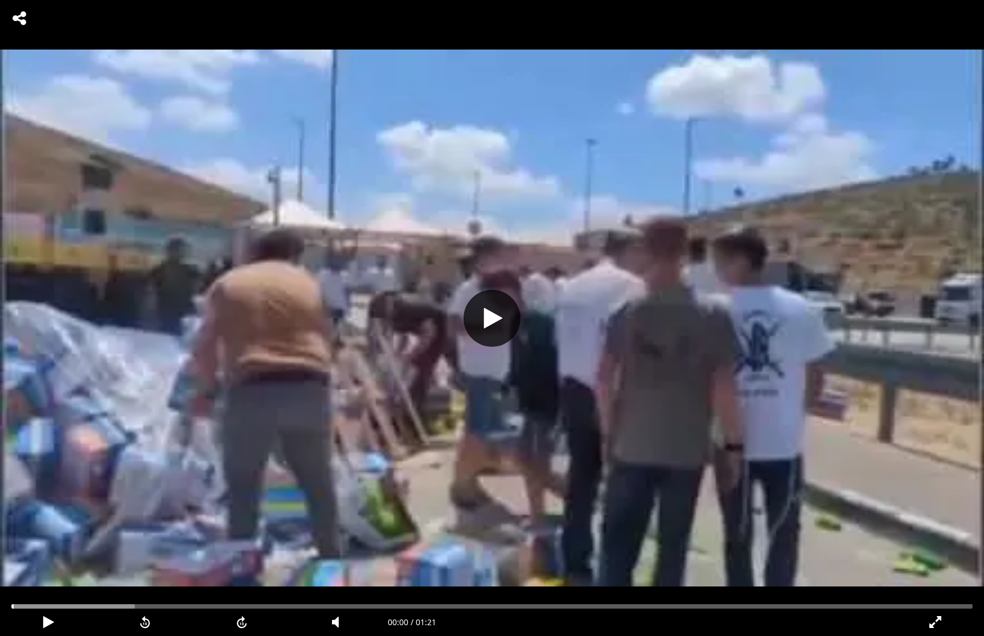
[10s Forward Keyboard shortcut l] (242, 622)
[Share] (19, 18)
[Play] (492, 318)
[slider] (492, 606)
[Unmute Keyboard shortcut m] (339, 622)
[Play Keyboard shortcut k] (48, 622)
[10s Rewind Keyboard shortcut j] (145, 622)
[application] (492, 318)
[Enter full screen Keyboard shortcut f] (935, 622)
